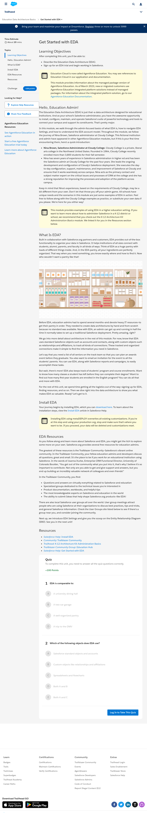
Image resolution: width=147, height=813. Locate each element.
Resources (12, 79)
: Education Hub (68, 547)
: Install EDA (58, 536)
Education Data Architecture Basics (19, 19)
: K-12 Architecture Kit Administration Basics (72, 543)
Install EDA (13, 69)
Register (89, 26)
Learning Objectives (17, 55)
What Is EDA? (14, 64)
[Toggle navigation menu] (141, 12)
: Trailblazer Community (63, 540)
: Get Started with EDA (64, 550)
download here (104, 407)
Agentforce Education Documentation (71, 96)
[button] (51, 19)
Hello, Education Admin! (19, 60)
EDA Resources (15, 74)
